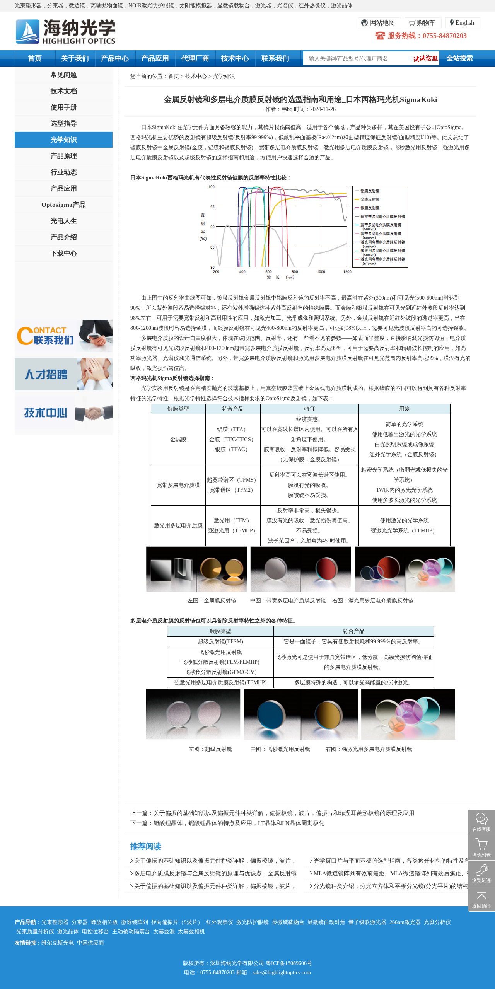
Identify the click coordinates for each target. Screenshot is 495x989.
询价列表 (481, 855)
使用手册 (64, 107)
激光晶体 (68, 931)
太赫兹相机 (191, 931)
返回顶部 (481, 906)
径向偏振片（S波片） (177, 922)
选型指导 (64, 123)
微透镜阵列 (134, 922)
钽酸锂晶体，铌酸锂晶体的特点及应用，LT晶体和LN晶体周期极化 (239, 823)
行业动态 (64, 172)
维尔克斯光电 (57, 943)
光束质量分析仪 (35, 931)
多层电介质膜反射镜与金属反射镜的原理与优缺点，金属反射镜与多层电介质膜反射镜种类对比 (211, 875)
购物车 (426, 22)
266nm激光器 (405, 922)
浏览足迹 (481, 880)
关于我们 (75, 58)
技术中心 (235, 58)
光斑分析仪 (437, 922)
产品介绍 (64, 237)
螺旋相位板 (104, 922)
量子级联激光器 (367, 922)
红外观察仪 (219, 922)
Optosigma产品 (63, 204)
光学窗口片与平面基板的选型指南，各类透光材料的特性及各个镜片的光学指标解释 (390, 862)
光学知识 (64, 139)
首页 (35, 58)
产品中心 (115, 58)
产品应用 (155, 58)
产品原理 (64, 156)
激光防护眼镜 (252, 922)
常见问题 (64, 74)
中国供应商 (90, 943)
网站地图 (382, 22)
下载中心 (64, 253)
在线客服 (481, 829)
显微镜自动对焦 (326, 922)
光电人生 (64, 221)
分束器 (80, 922)
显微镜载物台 (288, 922)
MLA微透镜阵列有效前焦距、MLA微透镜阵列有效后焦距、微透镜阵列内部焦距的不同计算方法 (388, 875)
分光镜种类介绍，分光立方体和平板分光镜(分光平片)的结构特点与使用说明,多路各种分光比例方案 (389, 887)
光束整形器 (54, 922)
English (465, 22)
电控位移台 (95, 931)
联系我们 (275, 58)
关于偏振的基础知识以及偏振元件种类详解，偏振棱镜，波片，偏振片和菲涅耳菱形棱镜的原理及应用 (284, 813)
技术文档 (64, 91)
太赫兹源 (164, 931)
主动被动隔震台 (131, 931)
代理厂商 (195, 58)
